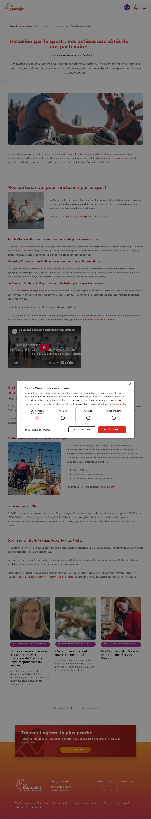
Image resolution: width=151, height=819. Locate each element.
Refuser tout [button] (82, 429)
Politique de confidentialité (112, 403)
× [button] (130, 384)
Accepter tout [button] (112, 429)
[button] (38, 429)
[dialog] (75, 409)
